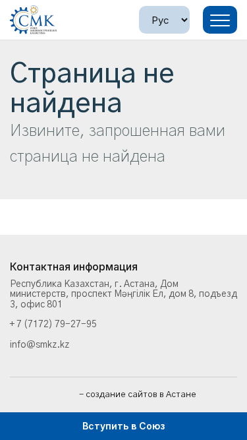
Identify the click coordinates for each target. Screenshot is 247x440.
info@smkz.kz (39, 345)
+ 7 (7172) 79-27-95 (53, 324)
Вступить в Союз (123, 425)
